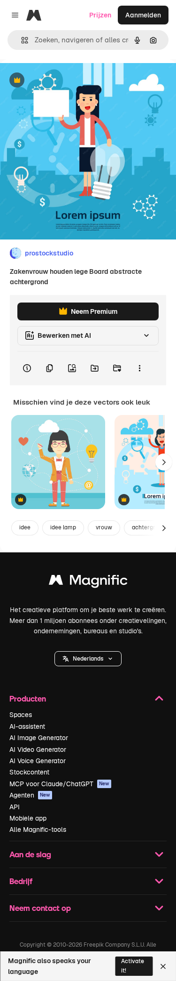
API (14, 807)
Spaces (20, 714)
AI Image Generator (38, 738)
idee (25, 527)
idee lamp (63, 527)
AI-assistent (27, 726)
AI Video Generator (37, 749)
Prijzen (100, 15)
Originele (62, 80)
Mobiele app (27, 818)
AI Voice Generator (37, 761)
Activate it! (132, 965)
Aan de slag (30, 854)
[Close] (163, 966)
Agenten (29, 795)
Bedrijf (20, 881)
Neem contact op (40, 908)
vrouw (104, 527)
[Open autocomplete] (21, 40)
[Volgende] (163, 462)
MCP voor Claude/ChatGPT (59, 784)
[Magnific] (88, 582)
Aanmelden (143, 15)
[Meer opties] (139, 368)
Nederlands (88, 658)
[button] (88, 658)
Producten (27, 698)
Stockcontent (29, 772)
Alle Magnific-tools (37, 829)
